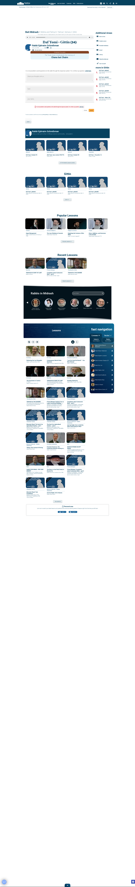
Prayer (90, 230)
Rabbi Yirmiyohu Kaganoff (73, 236)
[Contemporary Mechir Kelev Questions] (55, 356)
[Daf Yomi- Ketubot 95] (35, 149)
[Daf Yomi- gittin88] (98, 187)
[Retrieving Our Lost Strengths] (35, 355)
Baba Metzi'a (50, 152)
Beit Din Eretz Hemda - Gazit (53, 275)
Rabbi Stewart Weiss (72, 274)
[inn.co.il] (101, 3)
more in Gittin (102, 67)
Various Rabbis (30, 429)
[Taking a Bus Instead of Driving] (35, 442)
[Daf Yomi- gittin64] (35, 187)
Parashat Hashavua (72, 357)
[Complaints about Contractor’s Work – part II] (56, 268)
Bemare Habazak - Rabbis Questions (73, 422)
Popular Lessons (67, 215)
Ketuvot (28, 152)
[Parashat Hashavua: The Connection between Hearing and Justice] (55, 442)
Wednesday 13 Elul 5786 (26, 7)
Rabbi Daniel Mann (71, 428)
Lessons (96, 336)
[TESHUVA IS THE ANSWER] (77, 267)
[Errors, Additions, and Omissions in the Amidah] (98, 228)
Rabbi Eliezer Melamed (52, 234)
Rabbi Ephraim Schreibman (105, 71)
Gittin (29, 122)
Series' (108, 336)
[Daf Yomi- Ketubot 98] (77, 149)
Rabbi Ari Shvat (29, 274)
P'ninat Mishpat (51, 270)
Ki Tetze (29, 357)
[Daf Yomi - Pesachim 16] (98, 149)
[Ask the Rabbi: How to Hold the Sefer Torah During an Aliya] (76, 420)
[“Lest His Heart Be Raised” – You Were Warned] (76, 356)
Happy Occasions (72, 230)
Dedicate (109, 7)
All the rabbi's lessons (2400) (68, 163)
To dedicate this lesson (60, 52)
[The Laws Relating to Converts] (56, 228)
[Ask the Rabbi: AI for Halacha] (55, 487)
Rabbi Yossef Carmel (71, 363)
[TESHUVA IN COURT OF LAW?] (35, 267)
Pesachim (91, 152)
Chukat (28, 230)
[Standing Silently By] (76, 375)
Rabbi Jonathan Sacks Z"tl (32, 234)
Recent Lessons (68, 255)
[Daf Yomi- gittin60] (77, 187)
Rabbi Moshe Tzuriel (71, 382)
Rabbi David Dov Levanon (52, 472)
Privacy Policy (45, 114)
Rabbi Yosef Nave (30, 362)
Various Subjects (51, 230)
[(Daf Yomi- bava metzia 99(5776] (56, 149)
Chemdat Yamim (31, 421)
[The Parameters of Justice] (35, 376)
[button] (133, 882)
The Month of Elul (72, 270)
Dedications (80, 3)
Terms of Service (53, 114)
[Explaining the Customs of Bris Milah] (77, 228)
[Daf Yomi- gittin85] (56, 187)
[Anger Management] (35, 228)
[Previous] (27, 303)
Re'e (68, 444)
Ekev (28, 466)
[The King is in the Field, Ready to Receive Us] (55, 465)
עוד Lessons (58, 501)
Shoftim (28, 270)
